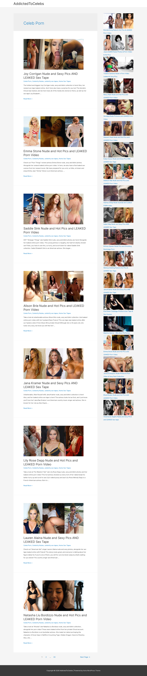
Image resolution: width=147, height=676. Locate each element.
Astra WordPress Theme (91, 671)
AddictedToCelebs (29, 3)
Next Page (85, 657)
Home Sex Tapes (65, 81)
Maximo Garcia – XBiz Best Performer (117, 333)
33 (54, 657)
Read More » (28, 99)
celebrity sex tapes (51, 81)
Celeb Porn (28, 81)
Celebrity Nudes (38, 81)
